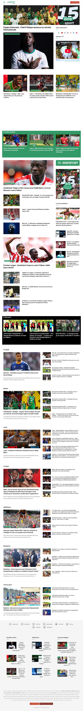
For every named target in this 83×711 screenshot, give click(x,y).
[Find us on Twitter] (67, 33)
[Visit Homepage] (11, 2)
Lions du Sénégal (7, 692)
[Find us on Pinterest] (76, 33)
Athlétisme (8, 526)
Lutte (58, 330)
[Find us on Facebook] (64, 33)
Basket (59, 90)
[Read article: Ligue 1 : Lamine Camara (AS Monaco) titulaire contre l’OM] (11, 214)
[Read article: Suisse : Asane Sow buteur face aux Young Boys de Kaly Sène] (15, 140)
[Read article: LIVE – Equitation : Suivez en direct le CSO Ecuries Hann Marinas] (47, 574)
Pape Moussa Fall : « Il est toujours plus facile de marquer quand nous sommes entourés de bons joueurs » (67, 223)
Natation (7, 604)
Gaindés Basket (9, 407)
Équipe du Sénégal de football (68, 691)
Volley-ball (8, 330)
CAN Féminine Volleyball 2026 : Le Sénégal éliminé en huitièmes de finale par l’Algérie (14, 335)
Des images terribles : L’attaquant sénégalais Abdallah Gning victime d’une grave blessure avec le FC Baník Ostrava (65, 369)
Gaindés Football (36, 90)
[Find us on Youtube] (62, 33)
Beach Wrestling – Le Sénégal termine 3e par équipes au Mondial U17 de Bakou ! (68, 335)
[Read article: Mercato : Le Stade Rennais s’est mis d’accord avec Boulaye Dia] (11, 292)
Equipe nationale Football (12, 34)
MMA (6, 485)
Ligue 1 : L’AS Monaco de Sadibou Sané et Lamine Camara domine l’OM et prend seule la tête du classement (41, 95)
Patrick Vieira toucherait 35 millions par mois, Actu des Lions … (72, 673)
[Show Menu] (4, 2)
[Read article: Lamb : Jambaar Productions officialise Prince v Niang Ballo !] (21, 439)
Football (7, 144)
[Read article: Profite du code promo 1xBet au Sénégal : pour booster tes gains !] (37, 671)
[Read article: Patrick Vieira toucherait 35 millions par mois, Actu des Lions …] (62, 673)
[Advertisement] (41, 114)
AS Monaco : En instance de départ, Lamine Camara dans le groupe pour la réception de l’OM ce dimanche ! (37, 302)
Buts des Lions (61, 144)
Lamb (6, 446)
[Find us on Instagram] (70, 33)
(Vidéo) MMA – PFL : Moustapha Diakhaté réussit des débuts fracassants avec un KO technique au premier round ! (65, 486)
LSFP (35, 694)
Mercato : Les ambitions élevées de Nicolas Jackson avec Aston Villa (73, 243)
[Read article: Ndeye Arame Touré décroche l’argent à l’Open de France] (47, 527)
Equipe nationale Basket (11, 90)
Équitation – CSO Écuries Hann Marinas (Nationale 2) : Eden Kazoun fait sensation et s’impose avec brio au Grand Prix (66, 558)
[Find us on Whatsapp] (59, 33)
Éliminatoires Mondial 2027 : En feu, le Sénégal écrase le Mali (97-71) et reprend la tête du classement (67, 95)
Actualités (54, 692)
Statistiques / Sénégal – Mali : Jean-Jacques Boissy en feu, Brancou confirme (13, 95)
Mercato (7, 369)
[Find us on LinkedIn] (73, 33)
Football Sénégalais (16, 692)
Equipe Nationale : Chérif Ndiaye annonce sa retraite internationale (27, 28)
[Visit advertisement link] (41, 15)
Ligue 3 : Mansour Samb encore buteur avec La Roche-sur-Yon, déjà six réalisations (67, 150)
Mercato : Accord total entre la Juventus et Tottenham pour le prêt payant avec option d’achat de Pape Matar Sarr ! (66, 354)
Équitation (8, 565)
